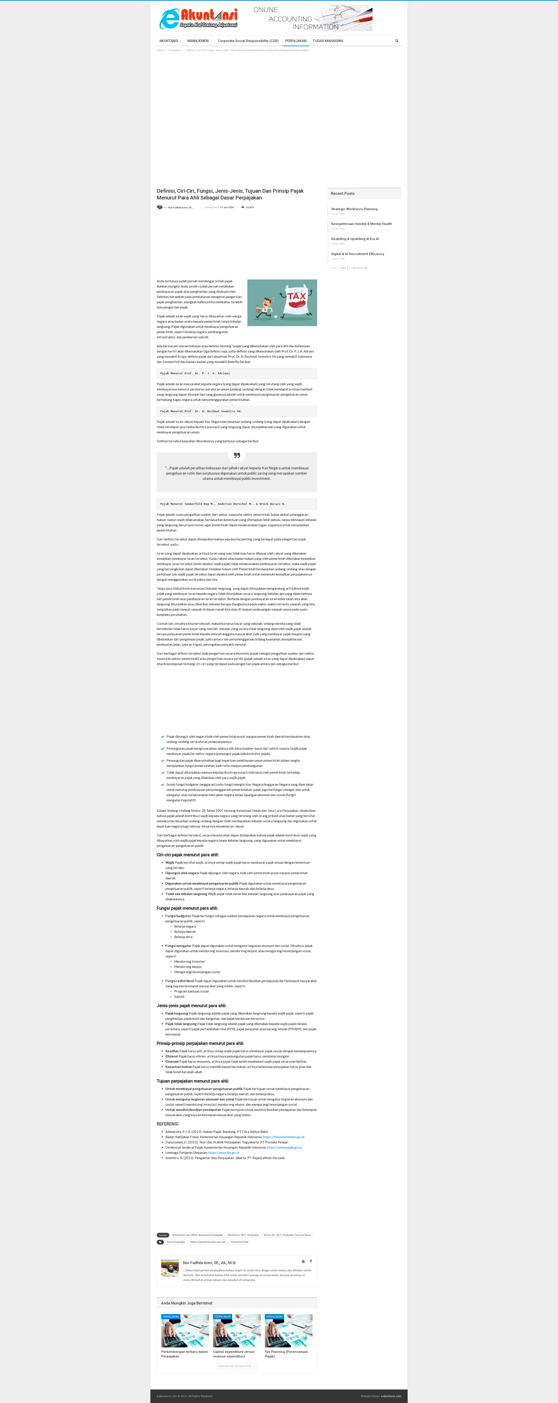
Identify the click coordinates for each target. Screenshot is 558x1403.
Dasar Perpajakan (176, 1242)
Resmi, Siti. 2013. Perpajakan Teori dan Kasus (287, 1235)
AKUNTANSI (168, 41)
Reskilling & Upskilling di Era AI (355, 239)
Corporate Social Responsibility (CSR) (248, 41)
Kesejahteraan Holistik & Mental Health (361, 224)
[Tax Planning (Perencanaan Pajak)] (289, 1330)
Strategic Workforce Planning (354, 209)
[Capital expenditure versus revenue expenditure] (237, 1330)
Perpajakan (171, 1316)
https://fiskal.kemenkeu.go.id (283, 1137)
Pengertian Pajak (239, 1242)
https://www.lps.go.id (223, 1152)
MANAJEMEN (198, 41)
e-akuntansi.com (391, 1396)
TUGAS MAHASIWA (328, 41)
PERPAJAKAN (295, 41)
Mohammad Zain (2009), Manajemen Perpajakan (197, 1235)
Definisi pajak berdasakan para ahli (208, 1242)
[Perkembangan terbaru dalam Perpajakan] (185, 1330)
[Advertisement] (279, 85)
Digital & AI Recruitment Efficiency (357, 254)
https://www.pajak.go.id (284, 1147)
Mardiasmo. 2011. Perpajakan (243, 1235)
